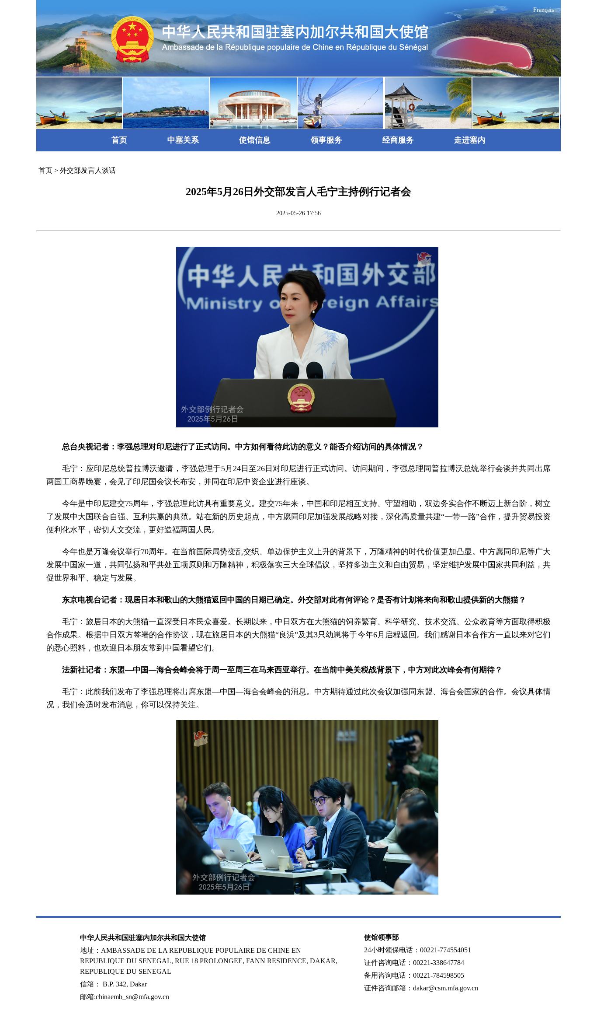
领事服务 (326, 140)
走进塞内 (470, 140)
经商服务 (398, 140)
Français (543, 10)
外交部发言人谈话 (88, 170)
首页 (119, 140)
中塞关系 (183, 140)
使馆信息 (255, 140)
